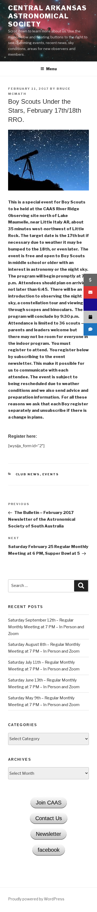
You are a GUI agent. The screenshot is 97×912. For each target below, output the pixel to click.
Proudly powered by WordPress (36, 899)
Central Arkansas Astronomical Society (47, 16)
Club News (28, 474)
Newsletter (48, 834)
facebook (49, 850)
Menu (51, 68)
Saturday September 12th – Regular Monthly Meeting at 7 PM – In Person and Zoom (46, 627)
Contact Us (48, 818)
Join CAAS (48, 803)
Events (50, 474)
